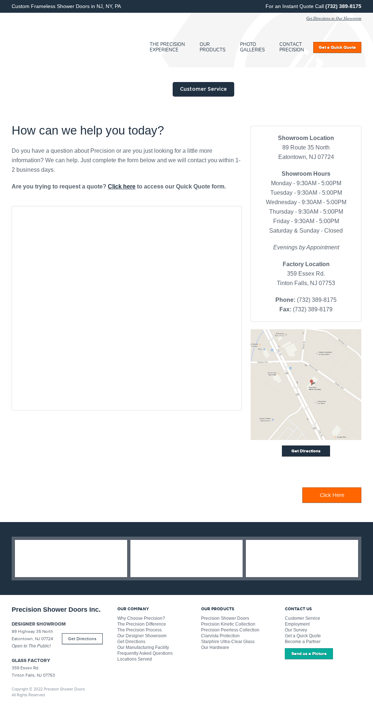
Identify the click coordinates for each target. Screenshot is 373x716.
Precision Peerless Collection (230, 630)
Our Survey (296, 630)
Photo (252, 47)
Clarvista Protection (220, 635)
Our (212, 47)
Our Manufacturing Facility (143, 647)
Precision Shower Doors (225, 618)
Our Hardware (215, 647)
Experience (167, 47)
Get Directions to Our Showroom (333, 18)
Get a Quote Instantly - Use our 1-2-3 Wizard (71, 558)
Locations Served (134, 659)
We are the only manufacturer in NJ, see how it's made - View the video (186, 558)
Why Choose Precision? (141, 618)
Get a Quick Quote (303, 635)
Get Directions (82, 638)
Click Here (332, 495)
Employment (297, 624)
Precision (64, 40)
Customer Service (302, 618)
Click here (122, 186)
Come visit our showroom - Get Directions (302, 558)
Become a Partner (303, 641)
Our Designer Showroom (141, 635)
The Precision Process (139, 630)
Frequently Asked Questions (145, 653)
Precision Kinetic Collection (228, 624)
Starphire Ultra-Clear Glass (228, 641)
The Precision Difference (141, 624)
